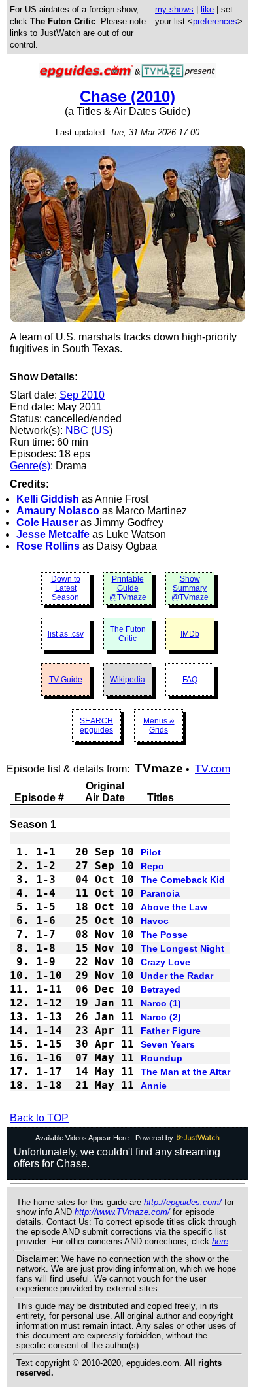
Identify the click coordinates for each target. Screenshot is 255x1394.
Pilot (151, 852)
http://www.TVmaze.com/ (122, 1212)
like (207, 9)
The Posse (164, 934)
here (220, 1241)
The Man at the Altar (185, 1072)
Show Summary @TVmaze (190, 588)
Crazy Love (165, 962)
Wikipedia (127, 679)
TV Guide (65, 679)
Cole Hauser (47, 522)
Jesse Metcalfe (53, 534)
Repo (152, 866)
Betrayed (160, 989)
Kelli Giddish (47, 499)
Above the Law (174, 907)
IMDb (189, 634)
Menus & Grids (159, 725)
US (101, 430)
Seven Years (168, 1044)
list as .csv (66, 634)
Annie (154, 1085)
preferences (215, 21)
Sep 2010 (82, 395)
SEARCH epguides (96, 725)
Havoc (155, 921)
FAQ (189, 679)
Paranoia (160, 893)
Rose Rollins (48, 546)
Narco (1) (161, 1003)
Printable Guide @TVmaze (127, 588)
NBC (76, 430)
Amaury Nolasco (57, 510)
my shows (174, 9)
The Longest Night (182, 948)
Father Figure (171, 1030)
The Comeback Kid (183, 879)
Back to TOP (39, 1117)
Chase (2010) (127, 96)
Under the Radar (177, 976)
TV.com (212, 768)
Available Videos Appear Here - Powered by (105, 1138)
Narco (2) (161, 1017)
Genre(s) (30, 465)
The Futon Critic (128, 634)
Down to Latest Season (65, 588)
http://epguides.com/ (183, 1202)
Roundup (161, 1058)
